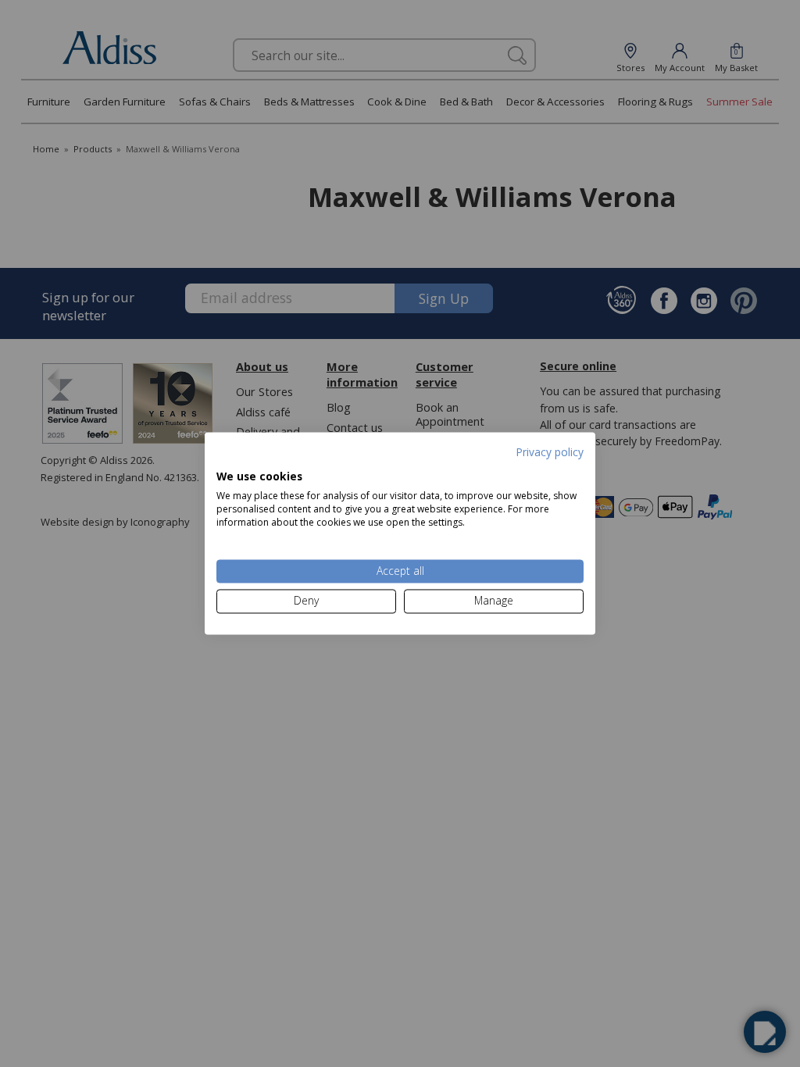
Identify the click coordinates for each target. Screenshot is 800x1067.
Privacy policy (550, 451)
